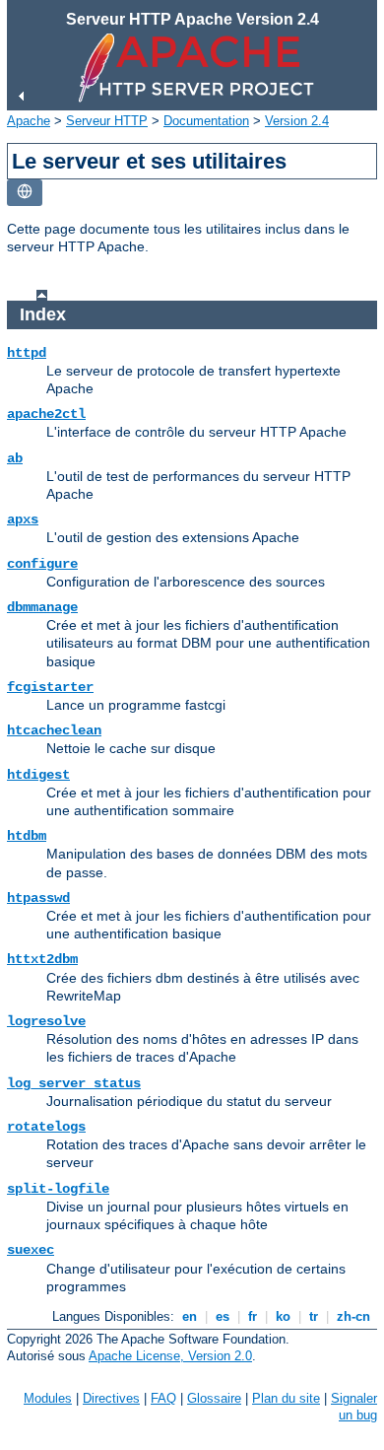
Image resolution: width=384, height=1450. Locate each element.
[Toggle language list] (24, 192)
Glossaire (214, 1398)
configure (42, 564)
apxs (22, 519)
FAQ (163, 1398)
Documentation (206, 120)
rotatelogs (46, 1127)
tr (313, 1316)
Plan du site (286, 1398)
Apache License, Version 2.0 (170, 1355)
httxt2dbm (42, 959)
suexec (30, 1250)
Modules (48, 1398)
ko (283, 1316)
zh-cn (353, 1316)
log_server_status (74, 1083)
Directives (111, 1398)
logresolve (46, 1021)
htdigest (38, 775)
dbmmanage (42, 607)
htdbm (26, 836)
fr (252, 1316)
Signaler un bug (354, 1406)
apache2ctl (46, 414)
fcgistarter (50, 687)
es (222, 1316)
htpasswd (38, 898)
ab (15, 458)
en (189, 1316)
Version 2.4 (297, 120)
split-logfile (58, 1189)
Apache (28, 120)
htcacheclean (54, 730)
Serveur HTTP (107, 120)
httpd (26, 353)
